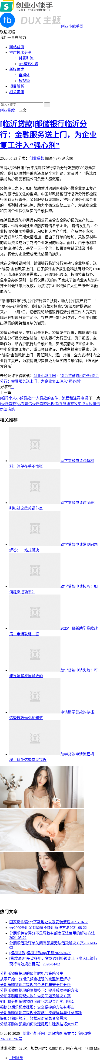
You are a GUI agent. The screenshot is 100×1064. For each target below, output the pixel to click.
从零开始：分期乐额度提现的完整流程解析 (35, 979)
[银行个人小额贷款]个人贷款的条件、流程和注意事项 (44, 398)
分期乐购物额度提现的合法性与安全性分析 (35, 985)
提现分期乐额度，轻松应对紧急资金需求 (33, 1018)
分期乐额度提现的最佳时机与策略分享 (31, 973)
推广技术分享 (20, 53)
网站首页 (16, 47)
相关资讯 (16, 92)
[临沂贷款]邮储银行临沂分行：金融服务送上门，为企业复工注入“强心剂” (48, 135)
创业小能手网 (44, 376)
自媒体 (24, 75)
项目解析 (16, 86)
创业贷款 (7, 110)
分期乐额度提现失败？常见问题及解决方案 (35, 996)
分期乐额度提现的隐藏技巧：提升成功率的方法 (39, 990)
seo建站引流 (28, 64)
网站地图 (55, 1033)
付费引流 (26, 58)
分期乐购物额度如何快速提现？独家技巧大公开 (39, 1024)
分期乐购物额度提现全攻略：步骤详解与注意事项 (41, 1013)
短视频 (24, 81)
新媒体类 (16, 69)
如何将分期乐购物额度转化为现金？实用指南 (37, 1002)
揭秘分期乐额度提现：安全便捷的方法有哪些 (37, 1007)
